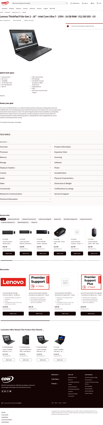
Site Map (3, 412)
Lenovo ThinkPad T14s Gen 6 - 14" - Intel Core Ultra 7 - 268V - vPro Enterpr (59, 350)
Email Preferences (89, 391)
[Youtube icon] (10, 391)
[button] (99, 3)
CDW (52, 402)
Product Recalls (88, 388)
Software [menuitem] (11, 8)
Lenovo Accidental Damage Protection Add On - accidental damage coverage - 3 (11, 294)
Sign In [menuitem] (86, 3)
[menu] (74, 3)
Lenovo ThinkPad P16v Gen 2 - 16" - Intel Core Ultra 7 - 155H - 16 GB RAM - (8, 350)
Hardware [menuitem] (4, 8)
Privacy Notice (4, 414)
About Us (70, 380)
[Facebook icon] (2, 391)
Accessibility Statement (73, 382)
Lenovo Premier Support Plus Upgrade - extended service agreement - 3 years (91, 294)
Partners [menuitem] (39, 8)
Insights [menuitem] (46, 8)
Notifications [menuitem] (76, 3)
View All (2, 95)
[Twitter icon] (8, 391)
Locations (70, 391)
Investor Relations (72, 387)
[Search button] (66, 3)
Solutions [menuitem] (18, 8)
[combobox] (37, 3)
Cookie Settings (5, 422)
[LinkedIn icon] (5, 391)
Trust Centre (71, 396)
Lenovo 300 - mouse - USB (59, 242)
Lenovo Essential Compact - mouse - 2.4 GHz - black (77, 242)
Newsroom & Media (72, 394)
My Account (55, 374)
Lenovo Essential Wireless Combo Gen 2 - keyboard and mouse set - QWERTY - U (26, 242)
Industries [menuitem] (32, 8)
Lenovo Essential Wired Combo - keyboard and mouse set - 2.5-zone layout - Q (9, 242)
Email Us (19, 403)
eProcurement (88, 380)
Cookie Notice (4, 417)
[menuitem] (71, 3)
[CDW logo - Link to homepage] (4, 3)
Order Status (55, 379)
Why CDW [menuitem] (52, 8)
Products (54, 383)
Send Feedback (88, 386)
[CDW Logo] (4, 3)
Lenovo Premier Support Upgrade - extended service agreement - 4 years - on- (39, 294)
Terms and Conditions (6, 419)
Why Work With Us (72, 377)
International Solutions (73, 389)
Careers (70, 384)
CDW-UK (64, 402)
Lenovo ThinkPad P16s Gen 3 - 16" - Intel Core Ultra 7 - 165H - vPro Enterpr (42, 350)
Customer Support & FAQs (91, 377)
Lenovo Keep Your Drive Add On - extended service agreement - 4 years (65, 294)
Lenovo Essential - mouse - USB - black (93, 242)
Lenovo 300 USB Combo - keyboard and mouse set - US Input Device (42, 242)
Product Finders (89, 393)
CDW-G (56, 402)
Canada (60, 402)
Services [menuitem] (25, 8)
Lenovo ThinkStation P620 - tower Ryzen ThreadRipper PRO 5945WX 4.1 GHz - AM (25, 350)
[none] (4, 8)
